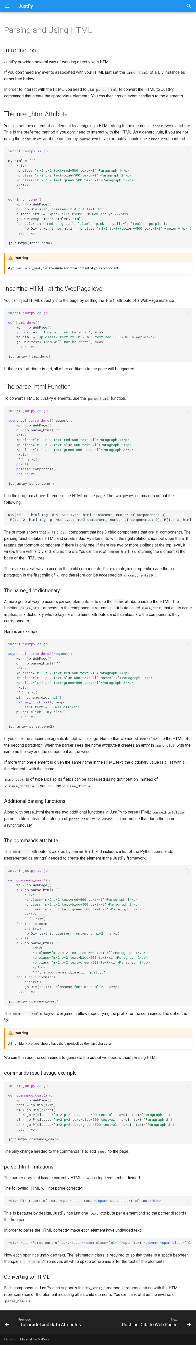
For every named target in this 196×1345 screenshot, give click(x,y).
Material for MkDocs (35, 1339)
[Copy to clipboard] (187, 151)
